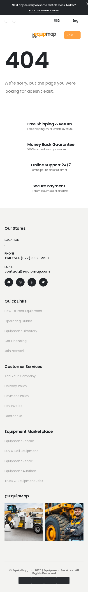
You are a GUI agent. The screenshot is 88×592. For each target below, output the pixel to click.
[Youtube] (6, 20)
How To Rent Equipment (23, 311)
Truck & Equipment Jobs (24, 481)
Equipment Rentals (19, 441)
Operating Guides (18, 321)
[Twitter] (43, 282)
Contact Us (14, 416)
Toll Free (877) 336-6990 (27, 258)
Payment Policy (17, 396)
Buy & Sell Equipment (21, 451)
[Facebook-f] (32, 282)
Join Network (15, 351)
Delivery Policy (16, 386)
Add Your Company (20, 376)
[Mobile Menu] (6, 35)
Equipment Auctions (21, 471)
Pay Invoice (14, 406)
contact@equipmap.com (27, 271)
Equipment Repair (18, 461)
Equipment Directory (21, 331)
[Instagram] (14, 20)
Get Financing (16, 341)
